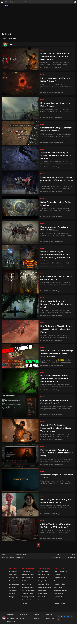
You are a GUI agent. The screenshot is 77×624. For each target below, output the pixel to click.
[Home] (4, 619)
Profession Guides (14, 584)
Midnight (11, 597)
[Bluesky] (64, 616)
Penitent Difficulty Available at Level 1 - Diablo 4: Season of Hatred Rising (56, 452)
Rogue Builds (58, 597)
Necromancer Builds (60, 590)
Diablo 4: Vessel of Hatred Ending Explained (55, 203)
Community (57, 557)
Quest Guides (26, 584)
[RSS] (58, 619)
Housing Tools (21, 554)
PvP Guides (42, 590)
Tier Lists (11, 593)
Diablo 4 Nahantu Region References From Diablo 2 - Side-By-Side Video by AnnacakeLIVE (55, 254)
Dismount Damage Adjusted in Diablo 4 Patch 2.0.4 (54, 228)
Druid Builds (58, 587)
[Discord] (58, 616)
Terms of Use (11, 622)
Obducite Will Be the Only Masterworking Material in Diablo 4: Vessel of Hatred (56, 428)
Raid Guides (12, 587)
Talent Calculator (14, 590)
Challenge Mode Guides (29, 597)
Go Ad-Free (71, 557)
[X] (61, 616)
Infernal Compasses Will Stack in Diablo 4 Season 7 (55, 80)
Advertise (48, 614)
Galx (61, 68)
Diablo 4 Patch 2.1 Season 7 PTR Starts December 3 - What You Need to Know (54, 56)
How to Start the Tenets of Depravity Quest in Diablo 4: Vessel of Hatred (56, 304)
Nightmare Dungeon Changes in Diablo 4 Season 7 (55, 104)
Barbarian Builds (59, 584)
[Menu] (2, 2)
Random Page (24, 618)
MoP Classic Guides (29, 568)
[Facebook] (68, 616)
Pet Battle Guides (28, 590)
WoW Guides (12, 568)
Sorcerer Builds (59, 600)
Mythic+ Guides (13, 581)
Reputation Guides (28, 587)
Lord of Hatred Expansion (61, 571)
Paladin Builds (58, 593)
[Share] (75, 2)
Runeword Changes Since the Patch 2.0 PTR (56, 476)
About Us (36, 614)
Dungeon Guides (27, 578)
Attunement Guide (44, 571)
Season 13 (57, 574)
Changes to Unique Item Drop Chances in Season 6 (54, 402)
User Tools (23, 614)
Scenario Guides (27, 593)
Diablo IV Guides (59, 568)
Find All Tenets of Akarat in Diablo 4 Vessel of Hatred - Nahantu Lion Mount (56, 328)
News (4, 554)
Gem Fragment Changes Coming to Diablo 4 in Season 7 (56, 129)
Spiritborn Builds (59, 603)
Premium (36, 618)
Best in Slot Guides (44, 574)
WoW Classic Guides (44, 568)
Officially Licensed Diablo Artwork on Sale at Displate (56, 278)
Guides (73, 554)
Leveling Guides (13, 578)
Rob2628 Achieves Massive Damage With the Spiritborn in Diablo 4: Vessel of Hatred (56, 353)
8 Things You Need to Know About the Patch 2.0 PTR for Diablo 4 (56, 526)
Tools (59, 554)
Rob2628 (61, 360)
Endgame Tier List (60, 578)
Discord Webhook (8, 557)
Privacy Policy (50, 618)
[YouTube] (71, 616)
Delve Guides (12, 574)
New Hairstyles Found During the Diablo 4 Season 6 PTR (55, 501)
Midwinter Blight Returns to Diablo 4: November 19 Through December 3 (56, 180)
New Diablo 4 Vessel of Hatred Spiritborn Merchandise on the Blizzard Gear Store (54, 378)
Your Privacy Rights (12, 618)
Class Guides (12, 571)
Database (19, 557)
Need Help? (11, 614)
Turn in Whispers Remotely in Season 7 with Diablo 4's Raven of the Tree (55, 155)
